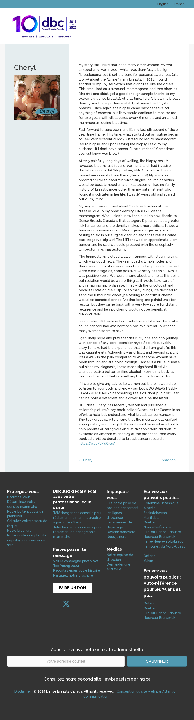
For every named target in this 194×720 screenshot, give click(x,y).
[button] (56, 603)
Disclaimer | (23, 691)
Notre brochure (19, 530)
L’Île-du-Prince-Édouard (162, 532)
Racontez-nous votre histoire (76, 570)
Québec (150, 522)
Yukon (148, 561)
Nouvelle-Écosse (157, 527)
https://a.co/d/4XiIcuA (97, 443)
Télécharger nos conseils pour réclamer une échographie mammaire (77, 532)
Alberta (149, 508)
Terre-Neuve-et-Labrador (164, 541)
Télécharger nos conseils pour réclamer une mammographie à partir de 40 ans (77, 517)
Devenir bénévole (121, 532)
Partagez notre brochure (73, 575)
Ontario (150, 556)
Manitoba (151, 517)
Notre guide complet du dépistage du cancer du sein (26, 540)
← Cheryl (86, 460)
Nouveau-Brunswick (159, 537)
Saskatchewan (155, 513)
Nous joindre (117, 537)
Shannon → (171, 460)
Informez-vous (19, 497)
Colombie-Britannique (161, 503)
